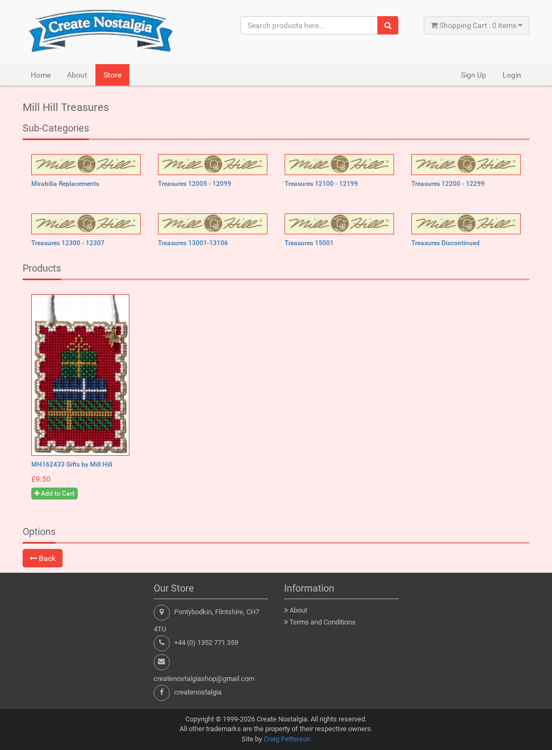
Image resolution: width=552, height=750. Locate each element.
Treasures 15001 (309, 243)
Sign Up (473, 75)
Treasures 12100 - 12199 (321, 184)
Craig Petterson (287, 739)
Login (511, 75)
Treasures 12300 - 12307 (68, 243)
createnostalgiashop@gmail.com (204, 679)
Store (112, 75)
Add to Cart (56, 493)
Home (41, 75)
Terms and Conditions (322, 622)
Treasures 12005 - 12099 (194, 184)
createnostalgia (198, 692)
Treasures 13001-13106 (193, 243)
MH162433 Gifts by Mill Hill (71, 464)
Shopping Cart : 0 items (478, 25)
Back (46, 558)
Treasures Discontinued (445, 243)
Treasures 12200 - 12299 (448, 184)
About (77, 75)
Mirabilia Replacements (65, 184)
